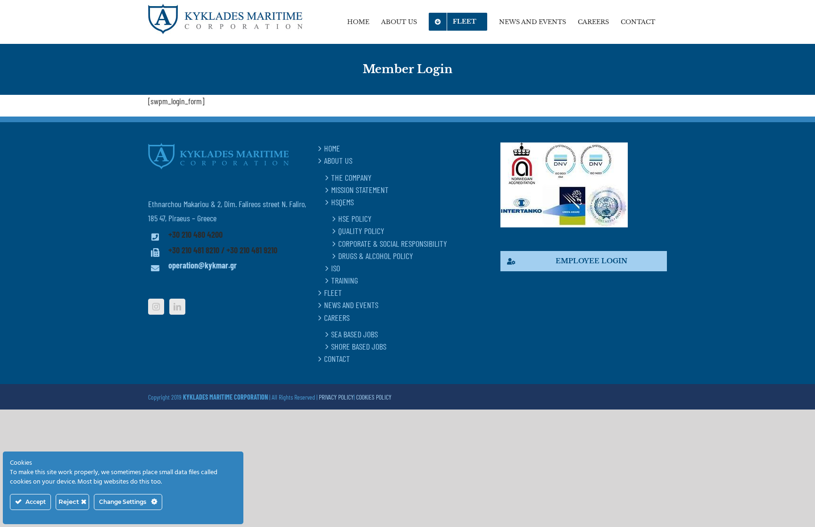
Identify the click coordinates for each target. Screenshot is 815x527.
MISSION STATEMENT (360, 189)
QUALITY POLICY (361, 231)
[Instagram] (156, 307)
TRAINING (344, 280)
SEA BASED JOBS (354, 334)
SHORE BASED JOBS (358, 346)
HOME (332, 148)
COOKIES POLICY (373, 397)
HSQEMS (342, 202)
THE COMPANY (351, 177)
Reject (69, 501)
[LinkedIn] (177, 307)
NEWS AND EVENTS (351, 305)
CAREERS (336, 317)
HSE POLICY (355, 218)
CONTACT (337, 358)
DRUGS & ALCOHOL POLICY (375, 256)
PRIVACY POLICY (336, 397)
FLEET (333, 292)
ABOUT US (338, 160)
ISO (335, 268)
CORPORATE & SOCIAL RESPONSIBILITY (392, 243)
